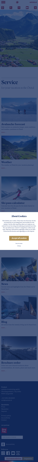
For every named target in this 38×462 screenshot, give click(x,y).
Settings (19, 245)
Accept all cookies (19, 238)
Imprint (32, 231)
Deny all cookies (19, 243)
